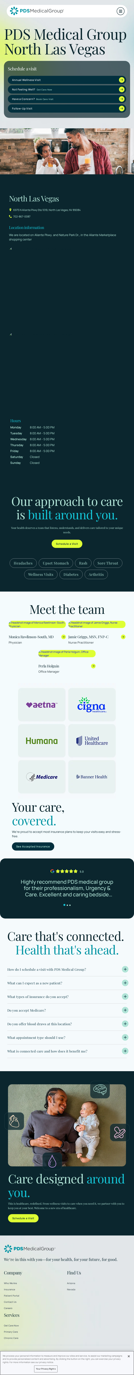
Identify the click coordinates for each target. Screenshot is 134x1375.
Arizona (71, 1283)
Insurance (9, 1289)
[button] (120, 11)
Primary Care (11, 1331)
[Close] (128, 1356)
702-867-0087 (21, 216)
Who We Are (10, 1283)
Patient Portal (11, 1295)
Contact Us (10, 1301)
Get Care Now (11, 1325)
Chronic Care (11, 1338)
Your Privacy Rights (46, 1368)
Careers (8, 1308)
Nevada (71, 1289)
